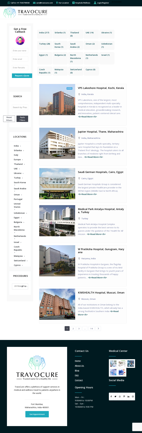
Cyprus (17, 265)
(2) (90, 43)
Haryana (85, 258)
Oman (17, 194)
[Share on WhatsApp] (120, 396)
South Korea (20, 182)
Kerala (90, 94)
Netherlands (20, 236)
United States (17, 205)
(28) (44, 43)
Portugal (18, 199)
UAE (16, 168)
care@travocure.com (44, 3)
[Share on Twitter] (115, 396)
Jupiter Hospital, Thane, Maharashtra (100, 131)
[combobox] (20, 286)
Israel (16, 242)
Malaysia (18, 256)
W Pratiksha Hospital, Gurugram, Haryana (101, 250)
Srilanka (18, 150)
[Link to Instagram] (133, 396)
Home (78, 360)
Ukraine (17, 173)
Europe (17, 159)
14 (91, 328)
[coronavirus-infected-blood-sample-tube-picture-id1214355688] (122, 372)
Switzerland (19, 260)
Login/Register (103, 3)
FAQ (77, 375)
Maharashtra (93, 138)
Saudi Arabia (20, 188)
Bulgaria (18, 222)
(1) (60, 32)
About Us (79, 365)
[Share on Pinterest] (124, 396)
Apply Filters (22, 118)
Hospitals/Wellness (82, 3)
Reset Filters (9, 119)
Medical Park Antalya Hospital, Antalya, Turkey (101, 210)
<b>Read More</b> (87, 116)
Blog (77, 370)
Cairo (84, 178)
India (16, 145)
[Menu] (136, 12)
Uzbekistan (19, 213)
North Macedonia (19, 228)
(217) (44, 32)
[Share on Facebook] (111, 396)
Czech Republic (18, 248)
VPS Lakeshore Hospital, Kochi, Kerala (101, 88)
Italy (16, 155)
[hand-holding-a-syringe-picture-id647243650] (122, 363)
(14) (89, 32)
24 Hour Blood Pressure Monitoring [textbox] (21, 286)
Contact (79, 380)
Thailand (18, 164)
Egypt (17, 217)
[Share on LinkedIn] (128, 396)
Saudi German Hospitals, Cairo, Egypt (100, 172)
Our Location (64, 3)
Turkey (17, 177)
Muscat (85, 299)
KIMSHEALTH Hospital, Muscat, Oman (101, 292)
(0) (90, 69)
